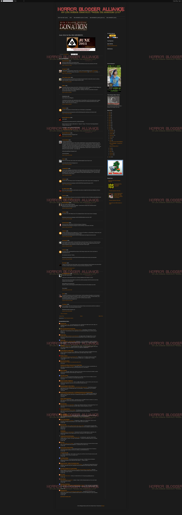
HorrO (63, 293)
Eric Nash (62, 345)
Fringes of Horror (64, 355)
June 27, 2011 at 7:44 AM (67, 269)
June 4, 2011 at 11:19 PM (67, 129)
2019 (110, 115)
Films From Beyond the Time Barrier (68, 328)
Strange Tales (63, 334)
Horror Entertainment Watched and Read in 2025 (69, 356)
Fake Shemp (63, 478)
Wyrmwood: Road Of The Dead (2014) (67, 404)
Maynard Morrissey (66, 117)
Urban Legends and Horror (66, 398)
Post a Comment (64, 313)
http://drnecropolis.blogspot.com (68, 268)
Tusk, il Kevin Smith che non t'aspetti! (67, 443)
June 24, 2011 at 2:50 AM (67, 259)
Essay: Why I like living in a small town (67, 420)
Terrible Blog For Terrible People (67, 350)
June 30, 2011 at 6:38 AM (67, 311)
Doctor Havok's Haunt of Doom (67, 447)
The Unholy (63, 474)
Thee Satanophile (64, 414)
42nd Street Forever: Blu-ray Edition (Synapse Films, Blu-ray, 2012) (72, 425)
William (63, 85)
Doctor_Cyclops (65, 202)
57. (61, 453)
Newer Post (61, 316)
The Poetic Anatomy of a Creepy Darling (69, 468)
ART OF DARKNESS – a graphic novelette (68, 341)
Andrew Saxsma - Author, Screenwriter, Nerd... (70, 463)
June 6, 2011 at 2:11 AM (66, 175)
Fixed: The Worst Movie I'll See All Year (67, 351)
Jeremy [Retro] (65, 139)
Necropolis (64, 262)
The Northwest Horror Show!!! (66, 448)
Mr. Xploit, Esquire (65, 188)
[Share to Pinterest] (77, 54)
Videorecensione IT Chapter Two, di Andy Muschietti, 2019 (71, 362)
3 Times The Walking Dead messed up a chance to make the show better (73, 393)
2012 (110, 127)
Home (81, 316)
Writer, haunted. (64, 370)
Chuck (63, 159)
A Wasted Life (63, 323)
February (111, 153)
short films (85, 71)
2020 (110, 113)
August (111, 137)
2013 (110, 125)
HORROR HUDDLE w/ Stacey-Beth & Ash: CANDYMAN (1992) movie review (74, 387)
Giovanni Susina (65, 60)
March (111, 151)
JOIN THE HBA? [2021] (63, 17)
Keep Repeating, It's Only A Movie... (68, 386)
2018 (110, 117)
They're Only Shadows (65, 419)
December (112, 130)
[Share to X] (74, 54)
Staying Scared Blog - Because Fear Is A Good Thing (71, 365)
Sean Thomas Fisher (66, 77)
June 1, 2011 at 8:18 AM (66, 81)
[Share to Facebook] (75, 54)
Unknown (64, 108)
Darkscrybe (63, 340)
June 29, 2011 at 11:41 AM (67, 300)
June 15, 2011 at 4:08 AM (67, 218)
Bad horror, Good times (65, 484)
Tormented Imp (64, 403)
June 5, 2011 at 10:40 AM (67, 155)
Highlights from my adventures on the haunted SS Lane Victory (71, 464)
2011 (110, 128)
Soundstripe (63, 430)
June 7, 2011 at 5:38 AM (66, 184)
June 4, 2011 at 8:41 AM (66, 113)
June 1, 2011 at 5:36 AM (66, 73)
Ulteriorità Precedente (65, 361)
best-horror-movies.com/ (66, 496)
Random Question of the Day (114, 190)
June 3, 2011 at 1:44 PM (66, 92)
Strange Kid (64, 69)
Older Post (101, 316)
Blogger (102, 505)
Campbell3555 (65, 168)
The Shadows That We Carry (66, 346)
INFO (71, 17)
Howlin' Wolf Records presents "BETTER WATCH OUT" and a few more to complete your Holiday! (118, 195)
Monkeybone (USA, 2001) (65, 324)
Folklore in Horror (64, 376)
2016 (110, 120)
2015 (110, 122)
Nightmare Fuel (63, 399)
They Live (62, 442)
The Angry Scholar (64, 375)
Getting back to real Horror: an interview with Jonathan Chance (71, 491)
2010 (110, 156)
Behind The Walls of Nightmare (67, 380)
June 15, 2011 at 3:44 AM (67, 208)
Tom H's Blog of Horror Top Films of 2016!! (68, 410)
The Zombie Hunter (66, 273)
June (111, 140)
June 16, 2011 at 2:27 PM (67, 236)
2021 (110, 112)
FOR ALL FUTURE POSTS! (65, 475)
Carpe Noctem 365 (64, 452)
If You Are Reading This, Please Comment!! (117, 185)
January (111, 154)
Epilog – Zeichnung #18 (65, 459)
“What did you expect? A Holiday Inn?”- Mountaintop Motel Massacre (72, 485)
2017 (110, 118)
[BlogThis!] (73, 54)
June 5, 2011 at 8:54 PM (66, 164)
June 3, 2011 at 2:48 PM (66, 104)
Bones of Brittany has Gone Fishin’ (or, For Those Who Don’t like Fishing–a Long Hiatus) (76, 469)
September (112, 135)
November (112, 132)
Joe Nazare (64, 304)
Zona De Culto (63, 424)
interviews (81, 71)
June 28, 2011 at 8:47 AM (67, 289)
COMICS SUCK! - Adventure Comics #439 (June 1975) (70, 437)
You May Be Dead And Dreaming (67, 436)
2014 (110, 123)
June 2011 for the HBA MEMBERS (116, 141)
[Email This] (71, 54)
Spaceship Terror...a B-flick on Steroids (67, 366)
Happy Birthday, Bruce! (113, 146)
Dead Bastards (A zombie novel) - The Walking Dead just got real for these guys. (77, 392)
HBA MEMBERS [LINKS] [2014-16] (97, 17)
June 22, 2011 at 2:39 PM (67, 246)
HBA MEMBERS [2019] (111, 17)
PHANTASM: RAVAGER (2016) (66, 415)
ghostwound (64, 240)
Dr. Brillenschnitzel (64, 458)
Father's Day (91, 71)
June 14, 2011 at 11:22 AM (67, 198)
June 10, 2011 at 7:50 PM (67, 191)
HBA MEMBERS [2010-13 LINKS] (81, 17)
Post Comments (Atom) (68, 318)
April (111, 149)
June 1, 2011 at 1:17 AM (66, 65)
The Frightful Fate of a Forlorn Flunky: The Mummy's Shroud (71, 329)
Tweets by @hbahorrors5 (112, 45)
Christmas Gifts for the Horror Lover (67, 381)
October (111, 133)
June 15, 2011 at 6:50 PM (67, 227)
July (110, 138)
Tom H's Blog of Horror (65, 409)
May (110, 148)
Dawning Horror (64, 490)
